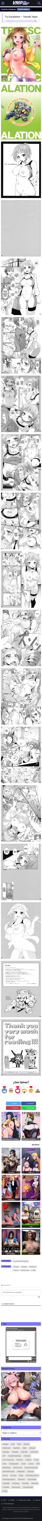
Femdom (27, 1456)
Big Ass (26, 1444)
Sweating (26, 1483)
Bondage (6, 1452)
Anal (13, 1444)
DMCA (13, 1500)
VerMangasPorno (11, 21)
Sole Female (25, 1270)
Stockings (16, 1483)
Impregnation (14, 1464)
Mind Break (6, 1467)
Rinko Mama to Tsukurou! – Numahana (11, 1139)
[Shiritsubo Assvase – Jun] (31, 1137)
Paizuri (16, 1270)
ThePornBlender (8, 1504)
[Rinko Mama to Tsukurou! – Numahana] (11, 1137)
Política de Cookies (25, 1500)
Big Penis (17, 1448)
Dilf (4, 1456)
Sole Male (6, 1483)
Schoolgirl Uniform (9, 1479)
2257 (4, 1500)
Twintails (6, 1487)
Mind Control (18, 1467)
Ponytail (13, 1475)
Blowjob (32, 1448)
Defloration (34, 1452)
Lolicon (31, 1464)
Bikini (25, 1448)
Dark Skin (25, 1452)
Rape (21, 1475)
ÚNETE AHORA (23, 9)
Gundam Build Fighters (26, 21)
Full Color (20, 1460)
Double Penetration (15, 1456)
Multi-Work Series (9, 1471)
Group (37, 1460)
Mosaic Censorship (31, 1467)
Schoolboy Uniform (32, 1475)
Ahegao (16, 1267)
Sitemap (38, 1500)
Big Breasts (7, 1448)
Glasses (28, 1460)
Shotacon (22, 1479)
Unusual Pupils (28, 1487)
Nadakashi (33, 1267)
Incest (24, 1464)
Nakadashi (21, 1471)
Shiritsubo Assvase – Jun (31, 1139)
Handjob (24, 1267)
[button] (3, 1398)
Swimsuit (35, 1483)
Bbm (19, 1444)
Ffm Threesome (8, 1460)
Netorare (31, 1471)
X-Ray (34, 1270)
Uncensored (16, 1487)
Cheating (15, 1452)
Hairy (5, 1464)
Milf (38, 1464)
